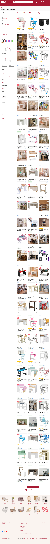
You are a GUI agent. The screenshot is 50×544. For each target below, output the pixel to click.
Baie (35, 4)
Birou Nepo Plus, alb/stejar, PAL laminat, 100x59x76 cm (37, 462)
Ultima (38, 489)
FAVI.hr (36, 538)
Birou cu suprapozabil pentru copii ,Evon (35, 412)
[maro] (2, 42)
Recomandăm (19, 12)
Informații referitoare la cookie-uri (25, 533)
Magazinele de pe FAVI (23, 523)
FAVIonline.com (4, 538)
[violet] (9, 41)
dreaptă (3, 82)
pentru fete (4, 97)
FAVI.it (39, 538)
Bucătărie (32, 4)
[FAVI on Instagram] (4, 531)
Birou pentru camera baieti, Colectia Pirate (24, 262)
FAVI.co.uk (45, 538)
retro (2, 114)
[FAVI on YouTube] (6, 531)
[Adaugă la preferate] (37, 118)
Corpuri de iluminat (18, 4)
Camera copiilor (29, 514)
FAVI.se (41, 538)
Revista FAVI (22, 527)
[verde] (12, 41)
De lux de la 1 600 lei (5, 26)
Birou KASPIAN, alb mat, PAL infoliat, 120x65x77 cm (26, 129)
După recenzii (25, 13)
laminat (3, 103)
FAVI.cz (24, 538)
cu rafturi (3, 73)
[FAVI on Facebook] (2, 531)
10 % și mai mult (4, 34)
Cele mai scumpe (45, 13)
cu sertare (3, 70)
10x (33, 28)
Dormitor (20, 513)
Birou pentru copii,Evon (32, 479)
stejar (3, 108)
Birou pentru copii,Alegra (21, 429)
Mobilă (2, 4)
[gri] (11, 41)
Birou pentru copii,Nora (32, 179)
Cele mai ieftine (39, 13)
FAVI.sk (27, 538)
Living (38, 4)
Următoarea (32, 489)
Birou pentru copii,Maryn (32, 429)
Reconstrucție (26, 4)
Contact (3, 523)
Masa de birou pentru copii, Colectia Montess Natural (37, 296)
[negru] (3, 41)
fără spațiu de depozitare (6, 76)
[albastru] (6, 41)
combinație (3, 74)
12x (33, 328)
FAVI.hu (33, 538)
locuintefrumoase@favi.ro (7, 522)
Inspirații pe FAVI (22, 526)
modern (3, 117)
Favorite (31, 12)
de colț (3, 80)
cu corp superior (4, 72)
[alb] (2, 41)
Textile (11, 4)
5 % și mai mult (4, 33)
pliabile (3, 88)
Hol (37, 513)
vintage (3, 115)
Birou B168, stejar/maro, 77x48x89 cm (34, 162)
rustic (3, 118)
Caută (35, 1)
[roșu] (5, 41)
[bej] (3, 42)
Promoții (45, 513)
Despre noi (21, 522)
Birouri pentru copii (8, 7)
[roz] (8, 41)
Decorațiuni (7, 4)
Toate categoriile (45, 4)
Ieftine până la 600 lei (5, 24)
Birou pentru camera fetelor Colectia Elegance (25, 96)
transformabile (4, 86)
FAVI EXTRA (21, 530)
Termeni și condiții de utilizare (25, 531)
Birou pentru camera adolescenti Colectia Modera (25, 329)
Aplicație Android (45, 522)
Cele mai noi (35, 13)
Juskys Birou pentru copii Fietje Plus (23, 312)
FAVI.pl (30, 538)
